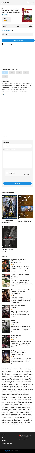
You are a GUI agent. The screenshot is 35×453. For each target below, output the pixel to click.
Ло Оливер (14, 307)
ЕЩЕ (3, 94)
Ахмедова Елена (16, 262)
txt (5, 76)
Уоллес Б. (4, 14)
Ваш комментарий (9, 149)
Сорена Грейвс (15, 322)
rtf (19, 72)
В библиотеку (8, 44)
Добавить (17, 183)
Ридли (7, 3)
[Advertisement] (17, 102)
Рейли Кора (5, 251)
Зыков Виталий (6, 222)
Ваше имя (6, 142)
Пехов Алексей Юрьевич (25, 221)
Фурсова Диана (15, 293)
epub (12, 72)
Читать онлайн (18, 40)
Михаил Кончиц (15, 276)
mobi (26, 72)
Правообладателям (7, 443)
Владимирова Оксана (17, 354)
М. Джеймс (14, 337)
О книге (7, 34)
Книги (3, 435)
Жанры (4, 437)
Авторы (4, 440)
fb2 (5, 72)
